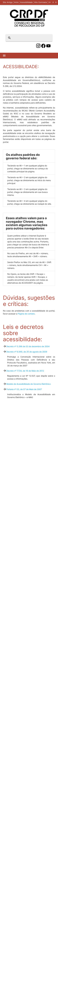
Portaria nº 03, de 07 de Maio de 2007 (24, 389)
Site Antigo (8, 2)
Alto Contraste (40, 2)
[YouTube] (48, 46)
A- (56, 2)
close (48, 38)
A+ (50, 2)
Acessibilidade (26, 2)
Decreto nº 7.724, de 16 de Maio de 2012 (25, 371)
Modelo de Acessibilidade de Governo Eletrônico (28, 384)
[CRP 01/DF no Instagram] (38, 46)
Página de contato (26, 313)
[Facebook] (43, 46)
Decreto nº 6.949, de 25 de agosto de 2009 (26, 351)
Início (16, 2)
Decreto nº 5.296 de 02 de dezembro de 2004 (28, 346)
